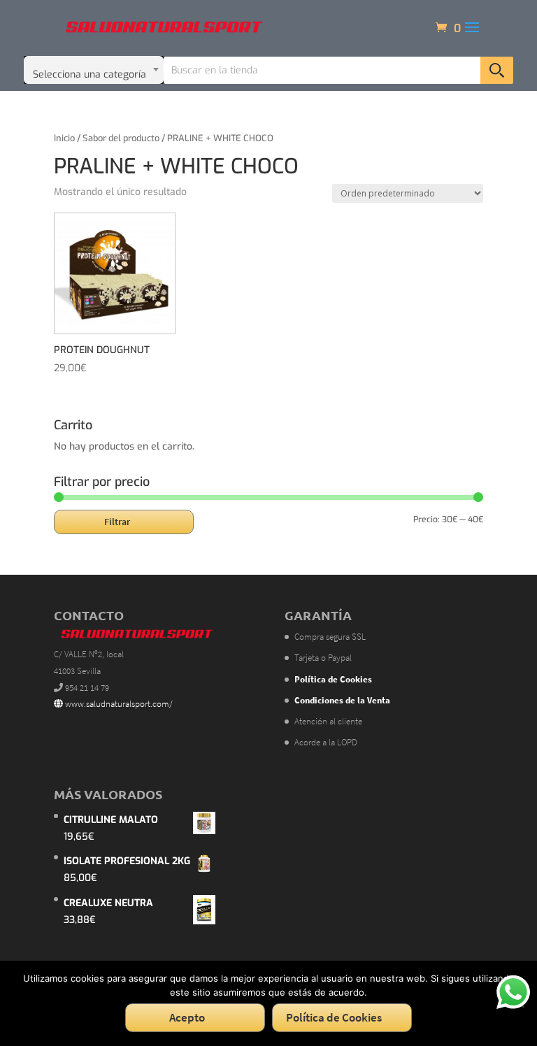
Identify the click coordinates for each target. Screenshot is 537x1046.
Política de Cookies (334, 1017)
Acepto (187, 1017)
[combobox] (94, 70)
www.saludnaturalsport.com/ (118, 704)
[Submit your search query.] (496, 70)
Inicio (64, 138)
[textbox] (94, 70)
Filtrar (117, 521)
